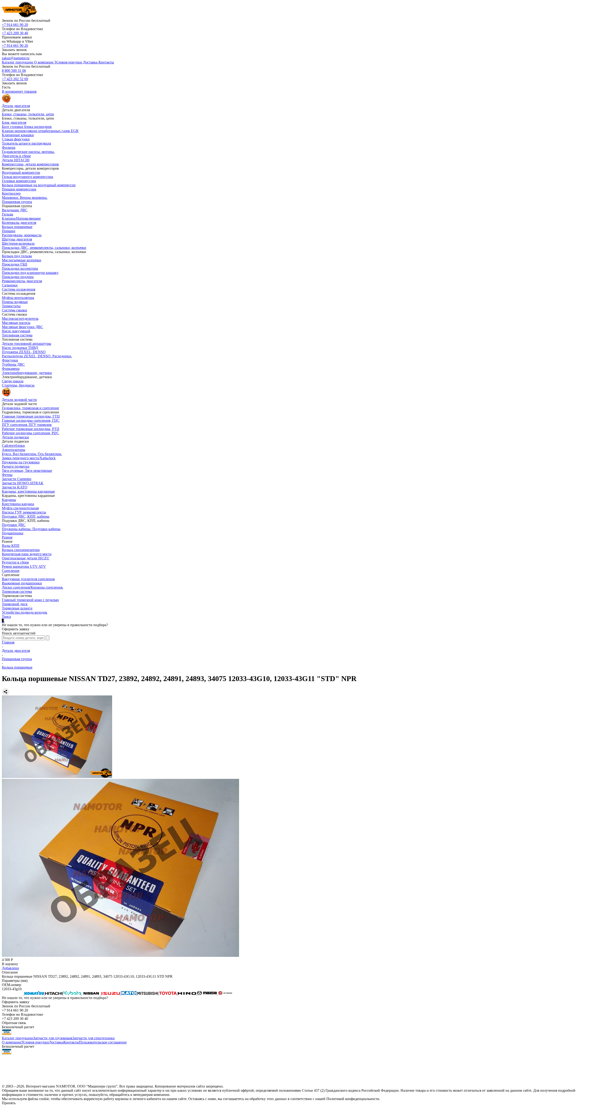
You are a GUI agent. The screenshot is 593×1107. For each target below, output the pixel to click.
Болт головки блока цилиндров (27, 127)
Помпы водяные (15, 302)
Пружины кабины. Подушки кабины (31, 529)
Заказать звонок (14, 50)
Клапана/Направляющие (21, 218)
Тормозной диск (15, 604)
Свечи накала (12, 381)
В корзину (10, 964)
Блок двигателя (14, 122)
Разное (7, 537)
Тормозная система (17, 591)
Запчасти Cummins (16, 479)
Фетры (7, 475)
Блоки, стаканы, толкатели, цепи (28, 114)
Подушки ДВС (13, 525)
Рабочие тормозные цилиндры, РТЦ (30, 429)
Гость (6, 87)
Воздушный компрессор (21, 172)
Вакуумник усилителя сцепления (28, 579)
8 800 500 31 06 (14, 71)
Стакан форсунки (16, 139)
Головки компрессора (19, 181)
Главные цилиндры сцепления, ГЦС (31, 420)
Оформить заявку (15, 629)
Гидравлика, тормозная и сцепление (30, 408)
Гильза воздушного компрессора (27, 177)
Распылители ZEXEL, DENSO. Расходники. (37, 356)
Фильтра (8, 147)
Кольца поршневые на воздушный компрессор (39, 185)
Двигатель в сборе (16, 156)
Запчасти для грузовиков (53, 1038)
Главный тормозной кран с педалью (30, 600)
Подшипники (12, 533)
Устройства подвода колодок (24, 612)
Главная (8, 642)
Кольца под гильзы (17, 256)
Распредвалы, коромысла (21, 235)
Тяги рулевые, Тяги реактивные (27, 471)
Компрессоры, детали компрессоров (30, 164)
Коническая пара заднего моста (26, 554)
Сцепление (10, 571)
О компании (11, 1042)
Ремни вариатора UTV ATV (24, 566)
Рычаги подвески (15, 466)
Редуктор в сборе (15, 562)
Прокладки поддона (18, 277)
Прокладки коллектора (20, 268)
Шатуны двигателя (17, 239)
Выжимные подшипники (22, 583)
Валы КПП (10, 546)
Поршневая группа (17, 202)
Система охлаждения (18, 289)
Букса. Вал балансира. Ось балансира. (32, 454)
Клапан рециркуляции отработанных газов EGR (40, 131)
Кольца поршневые (17, 227)
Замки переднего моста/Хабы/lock (29, 458)
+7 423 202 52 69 (15, 79)
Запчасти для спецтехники (94, 1038)
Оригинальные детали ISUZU (25, 558)
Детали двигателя (16, 651)
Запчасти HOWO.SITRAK (23, 483)
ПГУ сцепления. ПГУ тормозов (27, 425)
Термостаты (11, 306)
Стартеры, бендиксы (18, 385)
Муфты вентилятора (18, 298)
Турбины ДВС (13, 364)
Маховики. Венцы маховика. (24, 198)
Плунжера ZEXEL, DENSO (24, 352)
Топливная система (17, 335)
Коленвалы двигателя (19, 223)
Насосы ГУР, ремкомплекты (24, 512)
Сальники (10, 285)
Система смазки (14, 310)
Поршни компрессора (19, 189)
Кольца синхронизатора (21, 550)
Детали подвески (15, 437)
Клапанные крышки (18, 135)
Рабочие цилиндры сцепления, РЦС (30, 433)
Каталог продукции (17, 1038)
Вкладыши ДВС (15, 210)
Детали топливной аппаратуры (26, 344)
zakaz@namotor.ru (15, 58)
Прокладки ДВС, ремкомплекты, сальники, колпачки (44, 248)
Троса (6, 617)
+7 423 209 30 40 (15, 33)
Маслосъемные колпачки (21, 260)
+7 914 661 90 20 (15, 25)
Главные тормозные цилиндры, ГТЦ (31, 416)
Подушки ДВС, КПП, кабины (25, 516)
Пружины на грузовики (21, 462)
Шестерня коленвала (18, 243)
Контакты (71, 1042)
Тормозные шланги (17, 608)
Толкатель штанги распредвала (26, 143)
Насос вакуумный (16, 331)
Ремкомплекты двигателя (22, 281)
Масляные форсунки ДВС (22, 327)
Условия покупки (35, 1042)
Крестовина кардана (18, 504)
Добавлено (10, 968)
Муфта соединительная (20, 508)
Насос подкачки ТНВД (20, 348)
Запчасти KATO (14, 487)
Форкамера (10, 369)
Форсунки (10, 360)
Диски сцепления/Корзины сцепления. (32, 587)
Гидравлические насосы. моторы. (28, 152)
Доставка (56, 1042)
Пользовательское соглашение (103, 1042)
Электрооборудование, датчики (27, 373)
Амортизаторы (13, 450)
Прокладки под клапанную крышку (30, 273)
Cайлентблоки (13, 445)
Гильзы (7, 214)
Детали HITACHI (15, 160)
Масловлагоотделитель (20, 318)
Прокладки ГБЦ (14, 264)
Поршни (8, 231)
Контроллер (11, 193)
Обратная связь (14, 1023)
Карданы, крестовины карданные (28, 491)
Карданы (9, 500)
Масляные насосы (16, 323)
